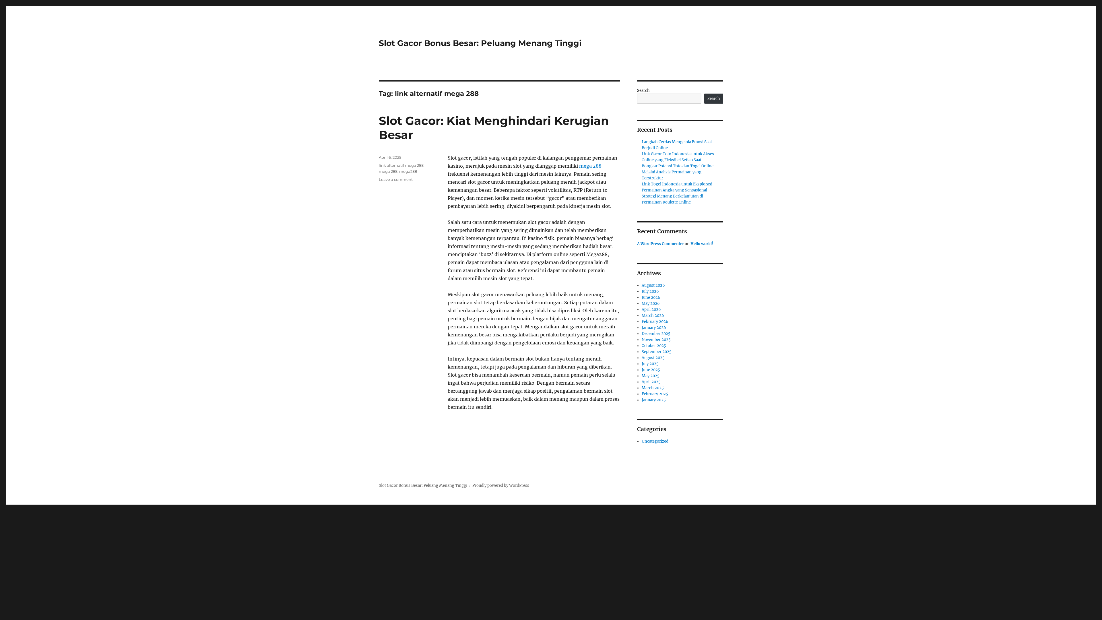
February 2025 (655, 394)
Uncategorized (655, 441)
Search (643, 90)
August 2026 (653, 285)
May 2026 (651, 303)
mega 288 (590, 166)
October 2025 (654, 345)
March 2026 (653, 315)
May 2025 (650, 375)
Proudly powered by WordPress (500, 485)
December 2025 (656, 333)
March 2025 (653, 387)
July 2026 (650, 291)
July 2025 (650, 363)
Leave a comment (396, 179)
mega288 (408, 171)
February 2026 (655, 321)
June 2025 (651, 369)
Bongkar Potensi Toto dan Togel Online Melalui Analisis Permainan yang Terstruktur (677, 172)
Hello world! (701, 243)
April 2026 (651, 309)
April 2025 (651, 381)
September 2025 (657, 351)
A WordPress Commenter (660, 243)
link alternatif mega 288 (401, 165)
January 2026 (654, 327)
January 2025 (654, 400)
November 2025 (656, 339)
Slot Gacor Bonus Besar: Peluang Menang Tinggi (480, 43)
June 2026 (651, 297)
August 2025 (653, 357)
